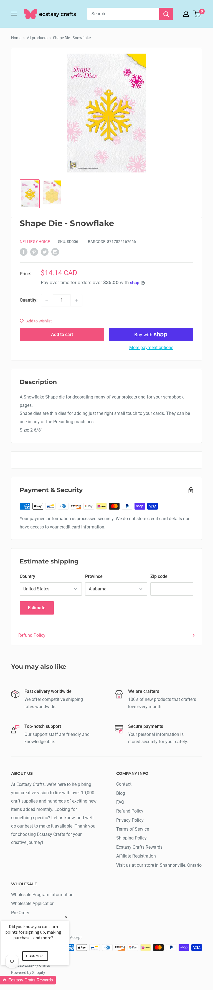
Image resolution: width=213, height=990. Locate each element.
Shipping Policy (131, 838)
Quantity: (28, 300)
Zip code (159, 576)
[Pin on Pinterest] (34, 251)
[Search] (166, 14)
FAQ (120, 802)
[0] (197, 14)
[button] (36, 321)
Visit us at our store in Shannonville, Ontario (159, 865)
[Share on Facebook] (23, 251)
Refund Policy (31, 635)
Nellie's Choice (35, 241)
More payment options (151, 347)
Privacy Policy (130, 820)
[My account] (186, 14)
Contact (123, 784)
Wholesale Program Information (42, 894)
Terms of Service (132, 829)
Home (16, 38)
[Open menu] (14, 14)
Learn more (35, 956)
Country (27, 576)
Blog (120, 793)
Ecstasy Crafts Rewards (139, 847)
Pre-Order (20, 912)
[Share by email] (55, 251)
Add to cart (62, 334)
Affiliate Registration (136, 856)
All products (37, 38)
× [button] (66, 917)
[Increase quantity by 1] (76, 300)
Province (94, 576)
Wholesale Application (33, 903)
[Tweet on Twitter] (45, 251)
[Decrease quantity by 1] (47, 300)
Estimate (36, 607)
